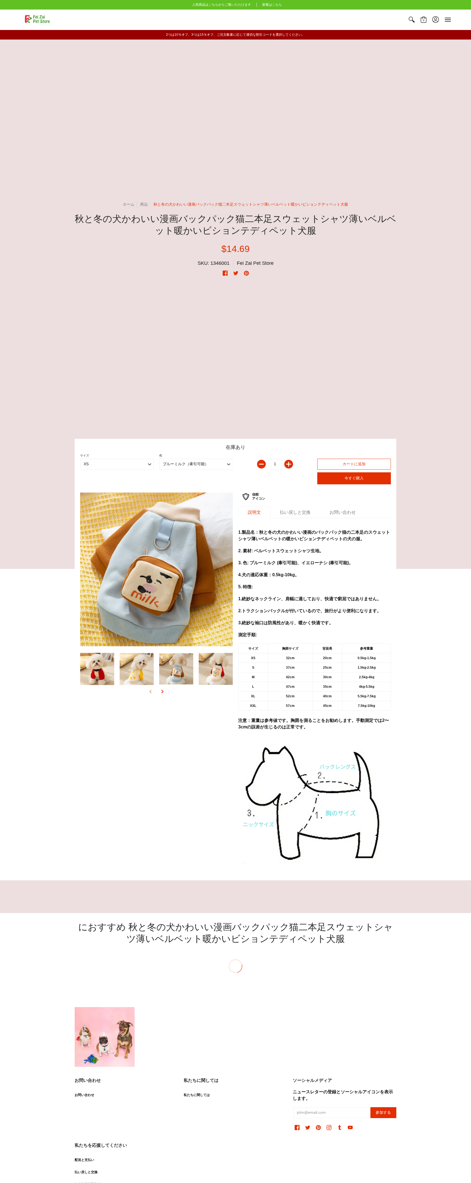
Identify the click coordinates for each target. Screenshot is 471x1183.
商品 (144, 204)
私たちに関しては (197, 1095)
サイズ (84, 455)
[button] (412, 20)
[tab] (254, 512)
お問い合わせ (84, 1095)
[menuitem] (412, 20)
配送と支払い (84, 1160)
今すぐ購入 (354, 478)
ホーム (128, 204)
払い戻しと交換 (86, 1172)
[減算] (261, 464)
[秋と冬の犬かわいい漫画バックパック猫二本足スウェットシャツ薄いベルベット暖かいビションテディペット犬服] (156, 570)
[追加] (288, 464)
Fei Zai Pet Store (255, 263)
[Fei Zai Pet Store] (38, 20)
